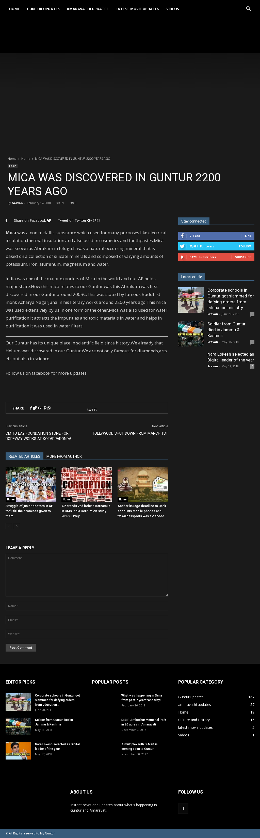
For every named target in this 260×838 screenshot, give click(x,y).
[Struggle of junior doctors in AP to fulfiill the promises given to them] (31, 484)
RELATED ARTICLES (24, 456)
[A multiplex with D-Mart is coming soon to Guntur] (104, 754)
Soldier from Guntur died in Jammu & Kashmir (226, 329)
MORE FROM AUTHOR (64, 456)
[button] (248, 9)
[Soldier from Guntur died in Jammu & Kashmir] (191, 333)
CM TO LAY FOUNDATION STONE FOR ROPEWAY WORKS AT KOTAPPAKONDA (38, 436)
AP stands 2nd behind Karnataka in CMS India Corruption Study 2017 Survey (85, 511)
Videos (172, 8)
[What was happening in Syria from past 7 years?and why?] (104, 706)
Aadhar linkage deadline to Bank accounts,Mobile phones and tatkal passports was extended (142, 511)
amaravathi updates (87, 8)
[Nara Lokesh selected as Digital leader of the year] (18, 751)
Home (14, 8)
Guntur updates (43, 8)
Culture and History (194, 719)
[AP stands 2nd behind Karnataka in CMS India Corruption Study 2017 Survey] (86, 484)
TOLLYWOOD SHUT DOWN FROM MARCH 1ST (130, 433)
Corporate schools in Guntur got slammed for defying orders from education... (57, 700)
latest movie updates (137, 8)
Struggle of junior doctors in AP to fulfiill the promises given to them (29, 511)
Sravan (17, 203)
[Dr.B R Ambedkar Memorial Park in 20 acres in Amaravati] (104, 730)
